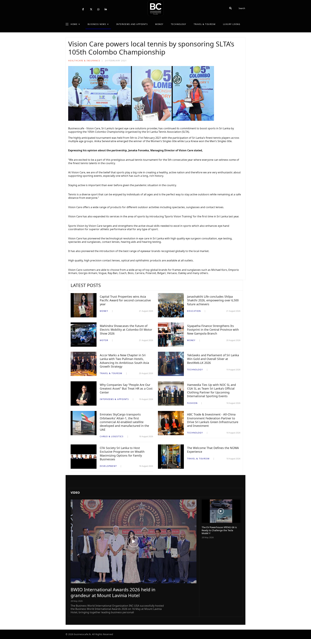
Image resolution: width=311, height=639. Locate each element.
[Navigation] (67, 24)
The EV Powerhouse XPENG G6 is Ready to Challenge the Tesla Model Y (219, 530)
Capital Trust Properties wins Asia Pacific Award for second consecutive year (125, 300)
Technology (178, 24)
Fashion (192, 403)
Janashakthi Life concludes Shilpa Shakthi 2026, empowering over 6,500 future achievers (213, 300)
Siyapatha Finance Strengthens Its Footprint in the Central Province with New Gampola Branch (213, 329)
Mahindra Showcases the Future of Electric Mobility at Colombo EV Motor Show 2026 (126, 329)
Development (108, 466)
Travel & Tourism (205, 24)
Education (194, 311)
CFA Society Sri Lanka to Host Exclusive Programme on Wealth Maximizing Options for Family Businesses (122, 453)
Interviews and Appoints (132, 24)
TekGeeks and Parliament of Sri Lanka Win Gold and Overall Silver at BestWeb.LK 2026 (213, 359)
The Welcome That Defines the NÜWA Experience (213, 450)
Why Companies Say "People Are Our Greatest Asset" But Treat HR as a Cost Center (126, 388)
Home (74, 24)
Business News (97, 24)
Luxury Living (231, 24)
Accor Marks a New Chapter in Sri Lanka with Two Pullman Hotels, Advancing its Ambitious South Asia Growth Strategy (124, 360)
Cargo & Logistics (112, 436)
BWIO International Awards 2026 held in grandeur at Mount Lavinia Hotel (113, 592)
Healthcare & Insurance (84, 60)
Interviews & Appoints (114, 399)
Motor (104, 340)
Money (159, 24)
